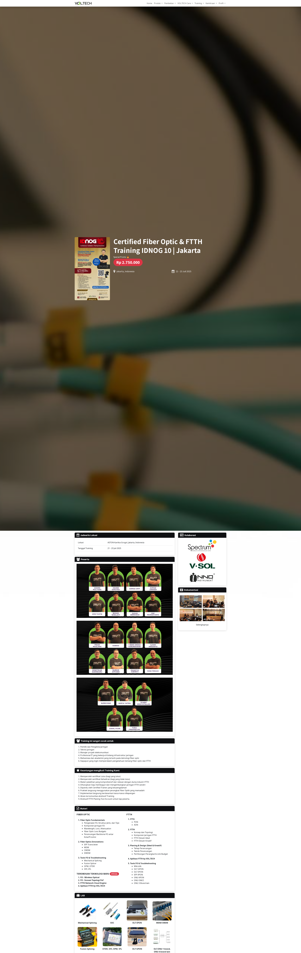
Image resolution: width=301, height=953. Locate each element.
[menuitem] (149, 3)
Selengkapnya (202, 624)
